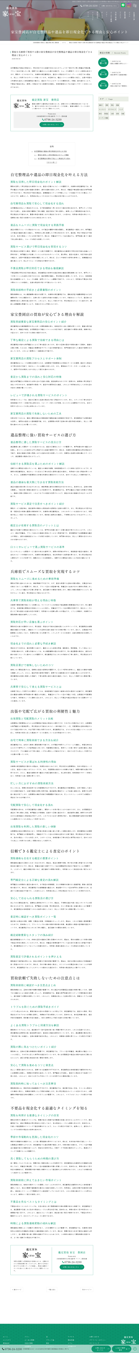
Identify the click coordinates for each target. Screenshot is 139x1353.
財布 (100, 113)
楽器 (122, 113)
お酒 (112, 113)
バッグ (121, 109)
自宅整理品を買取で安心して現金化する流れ (54, 158)
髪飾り (101, 105)
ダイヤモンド (112, 109)
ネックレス (102, 109)
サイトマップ (94, 1343)
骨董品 (106, 113)
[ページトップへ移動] (135, 1349)
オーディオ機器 (103, 118)
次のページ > (86, 1290)
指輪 (117, 105)
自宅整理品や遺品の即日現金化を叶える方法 (50, 151)
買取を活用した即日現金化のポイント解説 (53, 155)
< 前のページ (16, 1290)
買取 (112, 105)
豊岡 (107, 105)
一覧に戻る (52, 1290)
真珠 (117, 113)
